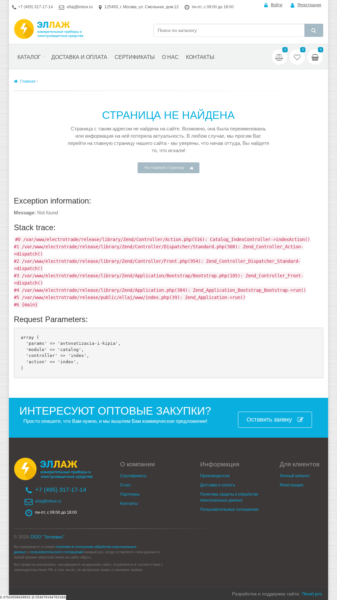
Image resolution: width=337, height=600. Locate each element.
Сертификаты (135, 57)
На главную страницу (164, 167)
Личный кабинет (295, 476)
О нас (170, 57)
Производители (215, 476)
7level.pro (311, 593)
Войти (276, 5)
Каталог (29, 57)
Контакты (200, 57)
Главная (27, 81)
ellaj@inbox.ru (80, 7)
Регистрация (309, 5)
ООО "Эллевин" (47, 536)
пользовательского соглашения (56, 552)
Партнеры (130, 494)
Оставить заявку (269, 419)
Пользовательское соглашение (229, 509)
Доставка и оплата (79, 57)
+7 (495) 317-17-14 (35, 7)
